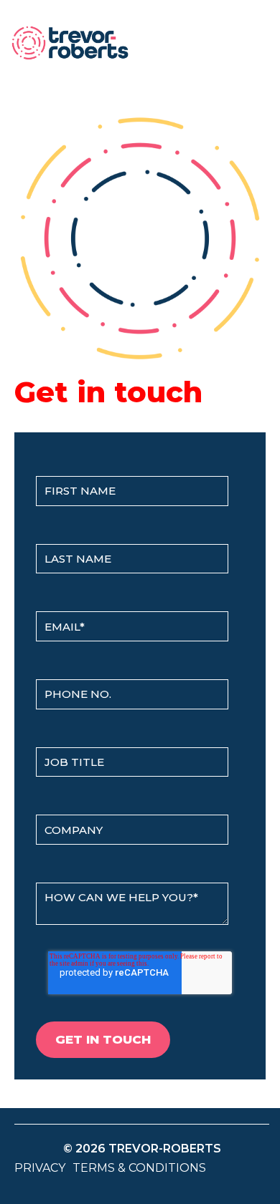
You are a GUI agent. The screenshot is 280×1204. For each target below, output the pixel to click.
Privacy (39, 1168)
